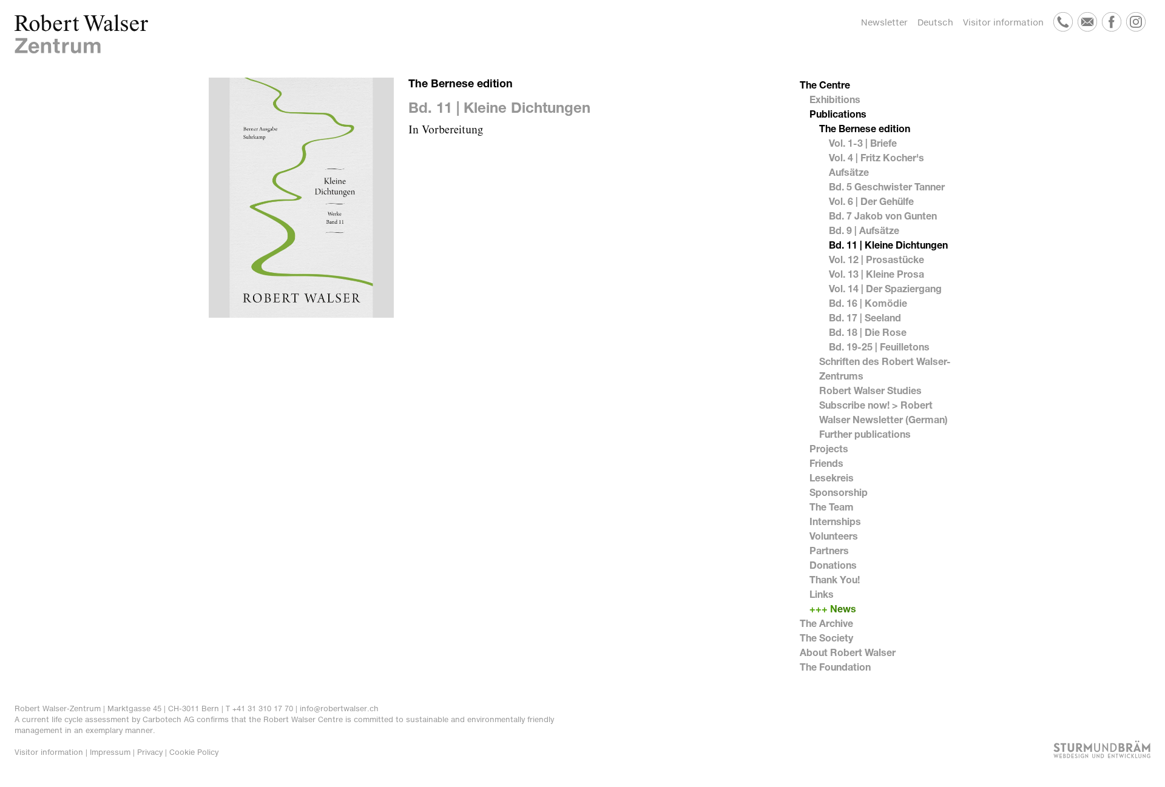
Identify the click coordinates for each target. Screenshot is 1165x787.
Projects (828, 448)
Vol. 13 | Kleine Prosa (876, 274)
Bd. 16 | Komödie (868, 303)
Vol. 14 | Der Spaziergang (885, 288)
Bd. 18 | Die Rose (868, 332)
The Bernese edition (864, 128)
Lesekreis (831, 477)
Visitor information (1003, 22)
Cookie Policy (193, 752)
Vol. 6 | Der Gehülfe (871, 201)
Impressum (110, 752)
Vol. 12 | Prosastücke (876, 259)
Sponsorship (838, 492)
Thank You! (834, 579)
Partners (829, 550)
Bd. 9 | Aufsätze (864, 230)
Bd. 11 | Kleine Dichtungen (888, 244)
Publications (837, 113)
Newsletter (884, 22)
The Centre (825, 84)
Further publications (865, 434)
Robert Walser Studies (870, 390)
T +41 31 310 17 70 (259, 708)
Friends (826, 463)
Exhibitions (834, 99)
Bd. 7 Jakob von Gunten (883, 215)
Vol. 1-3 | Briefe (863, 143)
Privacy (150, 752)
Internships (835, 521)
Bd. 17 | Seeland (865, 317)
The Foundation (835, 666)
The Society (826, 637)
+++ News (832, 608)
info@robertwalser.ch (339, 708)
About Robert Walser (848, 652)
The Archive (826, 623)
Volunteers (833, 535)
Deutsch (935, 22)
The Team (831, 506)
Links (821, 594)
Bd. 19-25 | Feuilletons (879, 346)
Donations (833, 565)
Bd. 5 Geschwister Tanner (887, 186)
